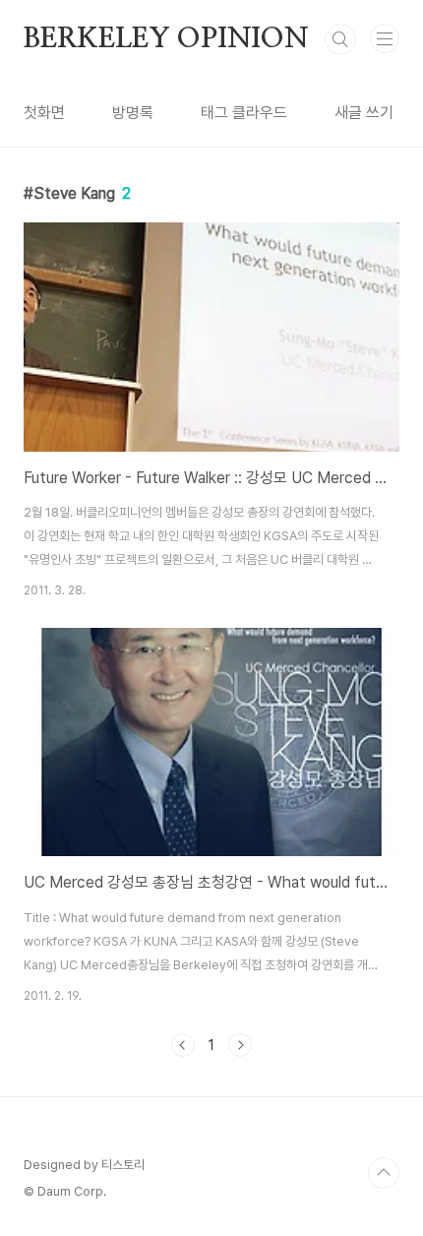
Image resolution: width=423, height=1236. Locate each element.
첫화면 (44, 112)
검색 (340, 39)
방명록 (132, 112)
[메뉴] (384, 38)
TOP (383, 1173)
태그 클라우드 (244, 112)
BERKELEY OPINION (166, 39)
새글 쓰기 (363, 112)
